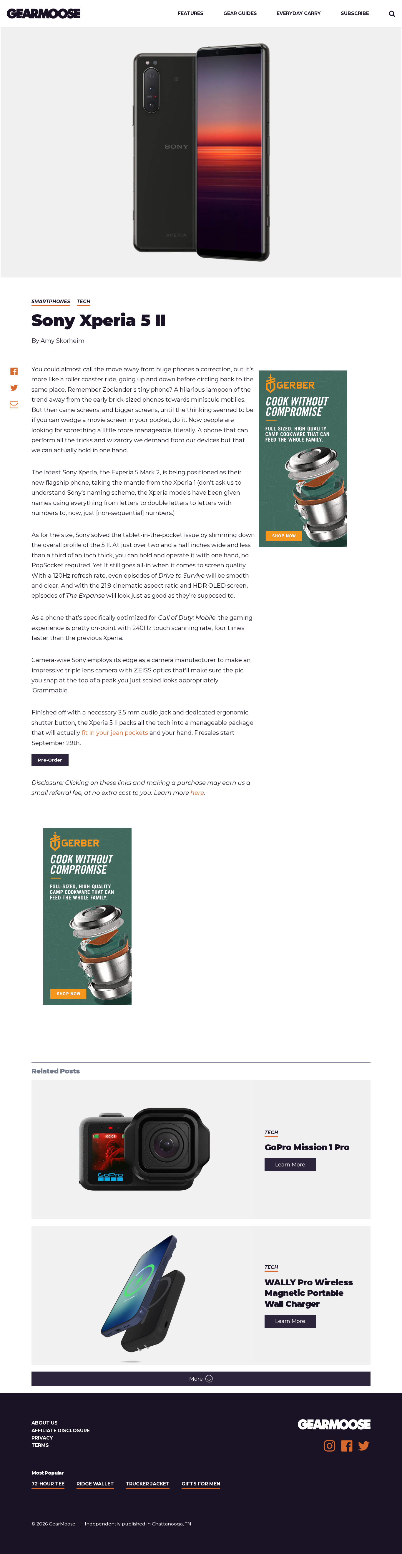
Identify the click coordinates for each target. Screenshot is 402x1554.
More (196, 1379)
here (197, 792)
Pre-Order (50, 760)
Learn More (295, 1166)
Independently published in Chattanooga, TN (138, 1524)
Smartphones (50, 301)
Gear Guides (240, 13)
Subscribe (355, 13)
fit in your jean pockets (115, 732)
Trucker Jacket (148, 1484)
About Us (44, 1423)
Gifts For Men (201, 1484)
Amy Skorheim (62, 340)
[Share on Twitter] (14, 387)
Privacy (42, 1438)
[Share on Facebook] (14, 371)
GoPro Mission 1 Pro (307, 1147)
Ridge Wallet (95, 1484)
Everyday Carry (299, 13)
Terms (40, 1445)
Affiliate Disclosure (60, 1430)
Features (190, 13)
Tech (83, 301)
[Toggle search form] (392, 13)
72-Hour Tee (47, 1484)
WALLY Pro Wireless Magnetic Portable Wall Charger (309, 1293)
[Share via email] (14, 404)
